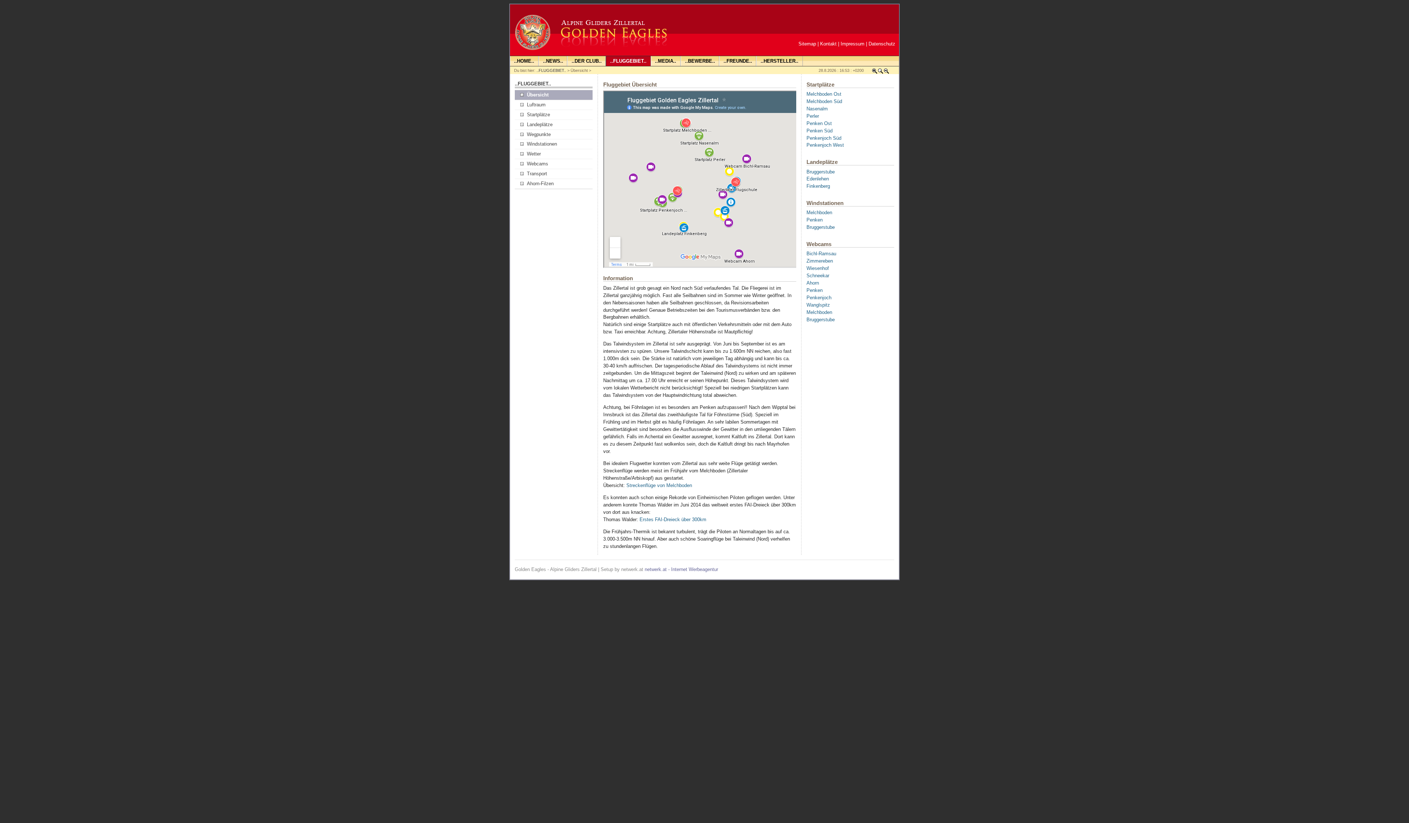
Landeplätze (540, 124)
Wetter (534, 154)
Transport (537, 173)
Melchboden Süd (824, 101)
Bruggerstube (821, 172)
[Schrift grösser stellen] (875, 72)
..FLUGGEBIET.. (551, 70)
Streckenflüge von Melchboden (659, 485)
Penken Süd (820, 130)
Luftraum (536, 104)
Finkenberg (818, 186)
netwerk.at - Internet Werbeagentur (681, 569)
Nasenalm (817, 108)
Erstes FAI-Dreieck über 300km (673, 519)
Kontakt (828, 44)
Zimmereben (820, 261)
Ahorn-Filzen (540, 183)
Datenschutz (882, 44)
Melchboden (819, 212)
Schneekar (818, 275)
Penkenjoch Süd (824, 138)
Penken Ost (819, 123)
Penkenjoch (819, 297)
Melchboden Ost (824, 94)
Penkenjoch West (825, 145)
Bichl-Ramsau (821, 253)
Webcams (537, 164)
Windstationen (542, 144)
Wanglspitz (818, 305)
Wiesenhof (818, 268)
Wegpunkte (539, 134)
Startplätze (538, 114)
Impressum (852, 44)
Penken (815, 220)
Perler (813, 116)
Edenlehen (818, 179)
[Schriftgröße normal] (881, 72)
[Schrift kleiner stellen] (886, 72)
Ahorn (813, 283)
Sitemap (807, 44)
